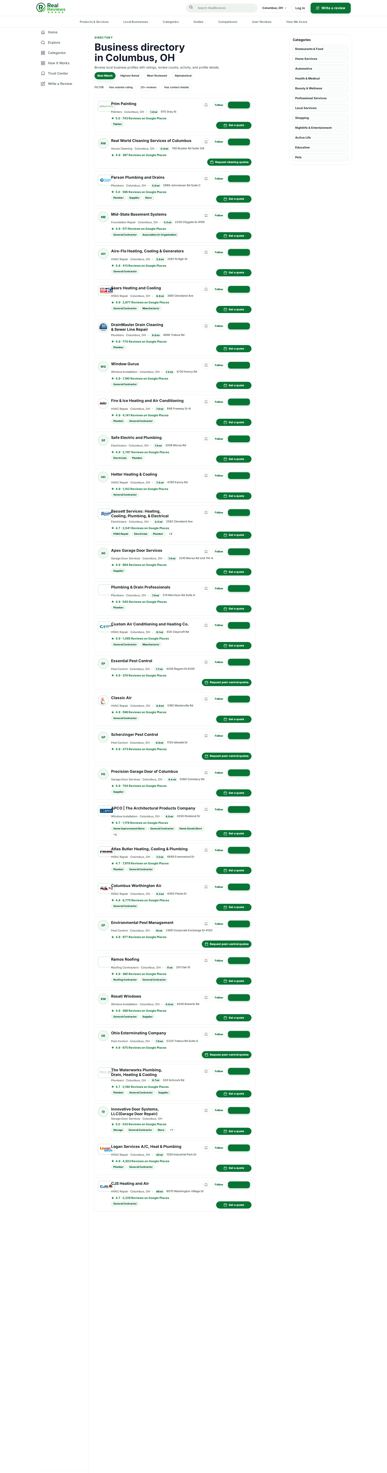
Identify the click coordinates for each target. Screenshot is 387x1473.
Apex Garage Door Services (136, 550)
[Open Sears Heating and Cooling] (106, 290)
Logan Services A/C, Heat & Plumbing (146, 1146)
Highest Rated (129, 75)
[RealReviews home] (50, 8)
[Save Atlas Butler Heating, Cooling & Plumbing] (206, 850)
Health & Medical (307, 78)
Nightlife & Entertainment (313, 127)
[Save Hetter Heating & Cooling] (206, 475)
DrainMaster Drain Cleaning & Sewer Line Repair (137, 327)
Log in (300, 8)
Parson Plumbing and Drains (138, 177)
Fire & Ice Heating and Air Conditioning (147, 400)
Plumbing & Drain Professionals (140, 587)
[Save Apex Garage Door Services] (206, 551)
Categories (170, 22)
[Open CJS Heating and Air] (106, 1186)
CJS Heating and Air (130, 1183)
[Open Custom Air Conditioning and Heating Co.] (106, 626)
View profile (239, 105)
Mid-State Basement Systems (139, 214)
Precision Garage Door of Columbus (144, 771)
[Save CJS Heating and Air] (206, 1184)
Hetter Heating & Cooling (134, 474)
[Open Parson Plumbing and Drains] (106, 180)
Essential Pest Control (131, 661)
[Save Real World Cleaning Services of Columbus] (206, 142)
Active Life (303, 137)
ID (103, 1111)
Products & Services (94, 22)
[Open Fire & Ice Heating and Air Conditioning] (103, 403)
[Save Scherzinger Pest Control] (206, 735)
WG (103, 366)
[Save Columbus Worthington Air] (206, 887)
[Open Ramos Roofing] (106, 962)
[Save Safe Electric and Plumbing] (206, 438)
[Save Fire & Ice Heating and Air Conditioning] (206, 402)
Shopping (302, 118)
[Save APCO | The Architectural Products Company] (206, 809)
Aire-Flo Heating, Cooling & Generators (147, 251)
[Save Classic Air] (206, 699)
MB (103, 217)
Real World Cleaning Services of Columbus (151, 140)
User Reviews (262, 22)
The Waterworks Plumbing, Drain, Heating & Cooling (136, 1072)
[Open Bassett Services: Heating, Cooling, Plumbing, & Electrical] (106, 514)
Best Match (105, 75)
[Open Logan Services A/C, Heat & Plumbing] (106, 1149)
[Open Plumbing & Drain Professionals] (106, 589)
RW (103, 143)
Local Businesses (135, 22)
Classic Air (121, 698)
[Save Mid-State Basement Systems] (206, 215)
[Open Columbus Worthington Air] (106, 888)
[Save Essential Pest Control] (206, 662)
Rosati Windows (126, 996)
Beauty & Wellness (308, 88)
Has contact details (176, 87)
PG (103, 774)
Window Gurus (125, 364)
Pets (298, 157)
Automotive (303, 68)
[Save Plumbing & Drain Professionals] (206, 588)
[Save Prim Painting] (206, 105)
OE (103, 1035)
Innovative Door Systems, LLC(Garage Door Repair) (135, 1111)
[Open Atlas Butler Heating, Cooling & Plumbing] (106, 851)
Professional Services (311, 98)
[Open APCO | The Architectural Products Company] (106, 810)
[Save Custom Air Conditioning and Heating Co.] (206, 625)
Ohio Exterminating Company (138, 1033)
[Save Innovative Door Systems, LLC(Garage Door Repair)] (206, 1110)
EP (103, 663)
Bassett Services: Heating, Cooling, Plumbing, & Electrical (140, 513)
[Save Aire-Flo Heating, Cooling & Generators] (206, 252)
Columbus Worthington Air (136, 885)
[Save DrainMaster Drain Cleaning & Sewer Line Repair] (206, 326)
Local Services (305, 108)
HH (103, 477)
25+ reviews (148, 87)
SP (103, 737)
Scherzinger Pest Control (134, 734)
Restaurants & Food (309, 49)
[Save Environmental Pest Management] (206, 924)
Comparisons (227, 22)
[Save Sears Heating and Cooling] (206, 289)
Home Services (306, 58)
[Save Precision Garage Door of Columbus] (206, 772)
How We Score (296, 22)
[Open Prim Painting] (106, 106)
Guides (199, 22)
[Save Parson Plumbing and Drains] (206, 178)
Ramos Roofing (125, 959)
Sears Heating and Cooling (136, 288)
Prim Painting (123, 103)
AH (103, 254)
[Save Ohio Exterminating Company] (206, 1034)
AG (103, 553)
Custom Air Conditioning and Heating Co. (150, 624)
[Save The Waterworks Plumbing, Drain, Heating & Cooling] (206, 1071)
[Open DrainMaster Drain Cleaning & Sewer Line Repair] (103, 327)
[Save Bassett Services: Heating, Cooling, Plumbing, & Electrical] (206, 512)
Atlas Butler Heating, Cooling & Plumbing (149, 849)
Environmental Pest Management (142, 922)
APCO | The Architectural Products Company (153, 808)
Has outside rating (121, 87)
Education (302, 147)
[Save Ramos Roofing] (206, 960)
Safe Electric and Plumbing (136, 437)
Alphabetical (183, 75)
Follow (219, 105)
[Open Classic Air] (103, 700)
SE (103, 440)
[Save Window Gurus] (206, 365)
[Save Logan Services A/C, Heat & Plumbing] (206, 1147)
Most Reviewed (157, 75)
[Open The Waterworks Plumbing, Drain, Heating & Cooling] (106, 1072)
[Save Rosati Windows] (206, 997)
